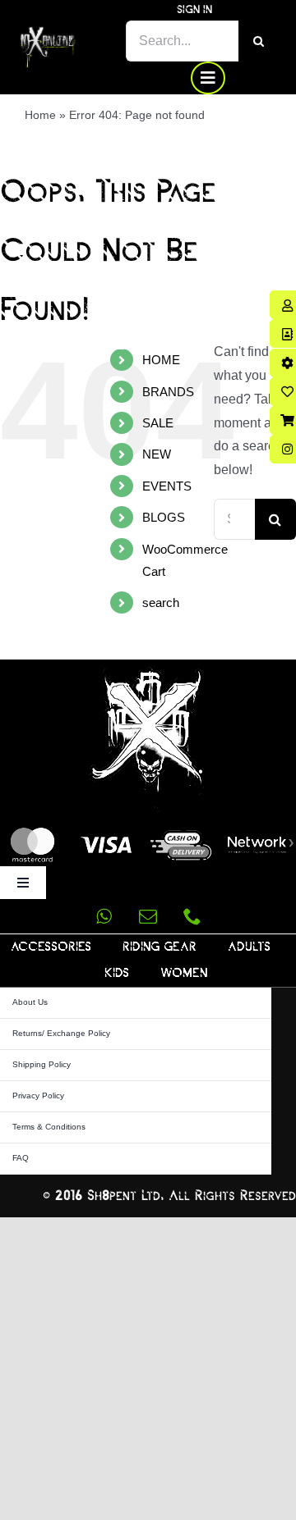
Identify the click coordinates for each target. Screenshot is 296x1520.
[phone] (192, 916)
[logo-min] (48, 32)
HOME (161, 360)
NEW (156, 454)
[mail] (148, 916)
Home (40, 114)
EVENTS (167, 486)
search (160, 602)
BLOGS (163, 517)
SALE (157, 423)
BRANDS (168, 392)
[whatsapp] (104, 916)
